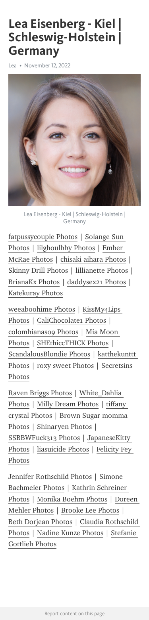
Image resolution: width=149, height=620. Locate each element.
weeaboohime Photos (41, 309)
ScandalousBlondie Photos (49, 354)
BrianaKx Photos (34, 281)
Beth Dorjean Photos (40, 521)
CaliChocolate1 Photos (71, 320)
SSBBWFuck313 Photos (44, 437)
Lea (12, 65)
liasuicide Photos (63, 449)
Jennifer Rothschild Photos (50, 476)
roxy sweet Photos (65, 365)
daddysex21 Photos (96, 281)
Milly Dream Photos (68, 404)
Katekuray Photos (35, 293)
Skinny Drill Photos (38, 270)
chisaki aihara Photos (93, 259)
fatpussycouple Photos (42, 236)
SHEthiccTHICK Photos (72, 343)
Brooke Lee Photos (90, 510)
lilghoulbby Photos (66, 247)
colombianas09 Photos (43, 331)
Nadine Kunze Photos (70, 532)
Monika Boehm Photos (72, 499)
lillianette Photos (101, 270)
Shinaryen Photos (64, 426)
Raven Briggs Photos (40, 392)
